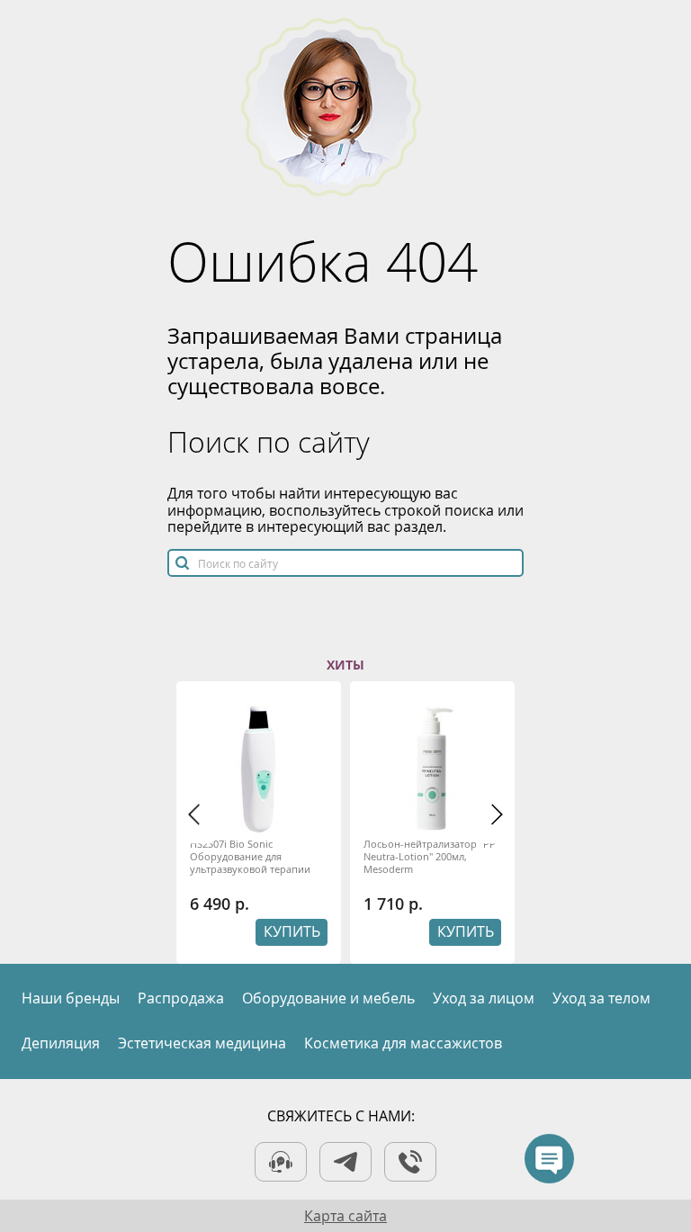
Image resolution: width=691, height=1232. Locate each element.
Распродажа (181, 998)
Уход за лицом (483, 998)
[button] (194, 815)
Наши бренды (71, 998)
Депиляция (61, 1043)
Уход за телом (601, 998)
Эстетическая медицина (202, 1043)
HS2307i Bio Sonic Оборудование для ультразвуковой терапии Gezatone (250, 857)
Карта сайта (345, 1216)
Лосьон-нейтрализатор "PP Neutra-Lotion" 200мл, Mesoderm (429, 857)
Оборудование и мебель (328, 998)
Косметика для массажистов (403, 1043)
